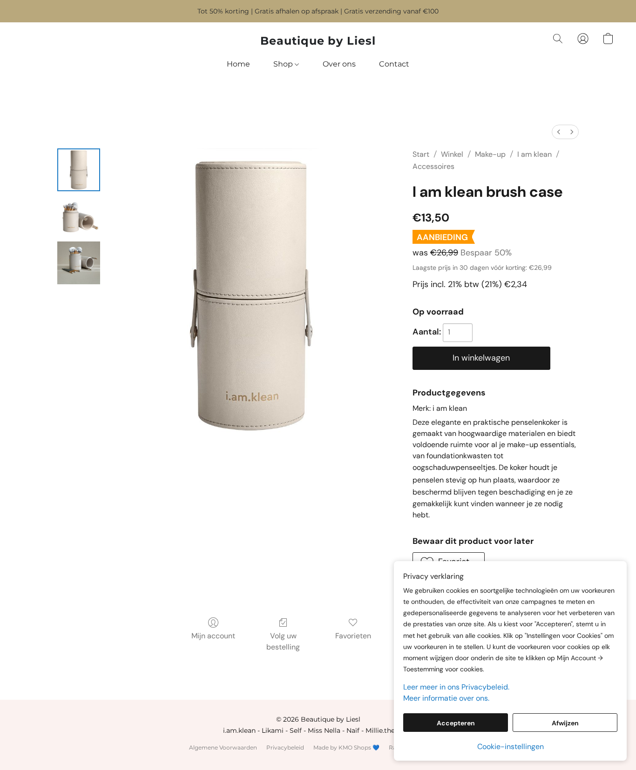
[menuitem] (558, 132)
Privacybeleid (285, 747)
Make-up (490, 154)
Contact (394, 64)
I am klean (534, 154)
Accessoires (433, 166)
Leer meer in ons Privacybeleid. (456, 687)
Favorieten (353, 636)
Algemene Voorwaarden (223, 747)
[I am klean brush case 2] (78, 262)
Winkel (452, 154)
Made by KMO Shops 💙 (346, 747)
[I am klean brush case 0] (78, 169)
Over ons (339, 64)
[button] (318, 41)
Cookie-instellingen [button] (510, 746)
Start (421, 154)
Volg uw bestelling (283, 641)
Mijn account (213, 636)
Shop (284, 64)
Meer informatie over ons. (446, 698)
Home (238, 64)
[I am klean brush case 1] (78, 216)
